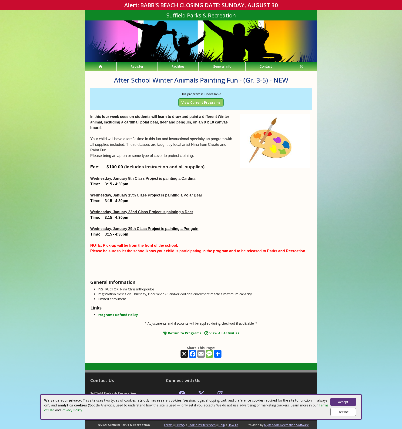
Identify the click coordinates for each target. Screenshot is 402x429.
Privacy (180, 425)
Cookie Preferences (202, 425)
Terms (168, 425)
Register (137, 66)
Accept (343, 402)
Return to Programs (184, 333)
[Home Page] (100, 66)
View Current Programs (201, 102)
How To (233, 425)
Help (221, 425)
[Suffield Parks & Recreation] (201, 41)
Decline (343, 412)
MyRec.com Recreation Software (286, 425)
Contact (266, 66)
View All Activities (223, 333)
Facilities (177, 66)
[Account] (301, 66)
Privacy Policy (72, 410)
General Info (222, 66)
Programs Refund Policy (118, 315)
